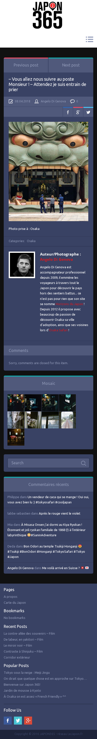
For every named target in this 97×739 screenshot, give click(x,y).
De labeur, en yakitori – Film (23, 639)
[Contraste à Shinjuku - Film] (67, 397)
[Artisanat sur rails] (33, 414)
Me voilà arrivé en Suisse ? (61, 568)
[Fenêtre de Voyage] (67, 414)
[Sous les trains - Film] (15, 431)
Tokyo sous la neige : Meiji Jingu (27, 672)
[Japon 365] (48, 8)
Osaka (31, 241)
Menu (89, 39)
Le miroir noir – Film (18, 645)
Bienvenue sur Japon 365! (22, 684)
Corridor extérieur (17, 657)
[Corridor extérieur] (15, 414)
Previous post (26, 65)
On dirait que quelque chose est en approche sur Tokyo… (45, 678)
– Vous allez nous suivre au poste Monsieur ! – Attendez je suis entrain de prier (47, 84)
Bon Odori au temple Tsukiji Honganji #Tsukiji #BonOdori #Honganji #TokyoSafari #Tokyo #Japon (46, 551)
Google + (28, 721)
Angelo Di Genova (53, 101)
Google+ (78, 112)
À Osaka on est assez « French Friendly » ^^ (35, 696)
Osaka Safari (58, 330)
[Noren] (50, 414)
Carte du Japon (15, 602)
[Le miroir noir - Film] (50, 397)
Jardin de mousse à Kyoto (22, 690)
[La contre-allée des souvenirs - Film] (15, 397)
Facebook (68, 112)
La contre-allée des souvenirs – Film (29, 633)
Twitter (88, 112)
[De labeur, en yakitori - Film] (33, 397)
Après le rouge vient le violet (59, 513)
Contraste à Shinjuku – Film (23, 651)
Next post (71, 65)
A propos (10, 596)
